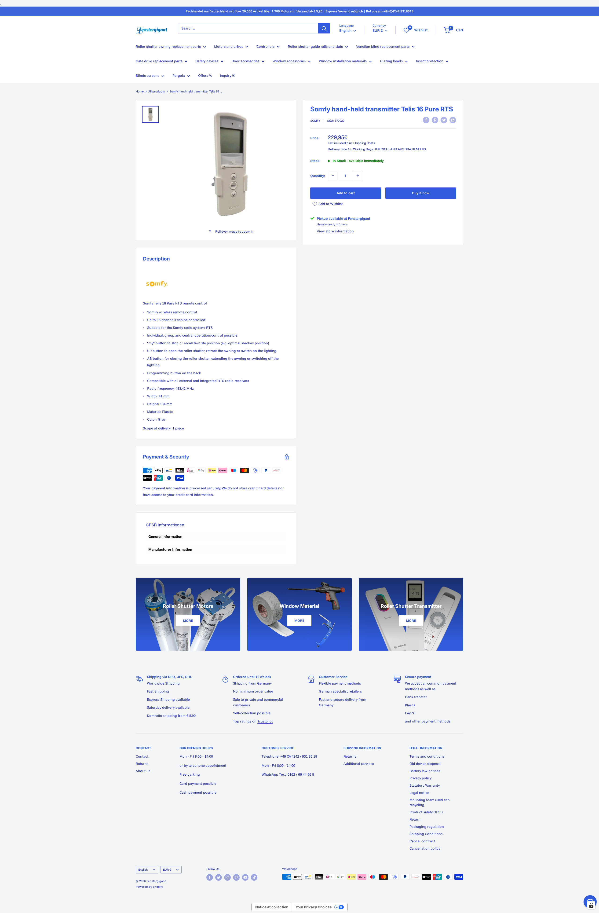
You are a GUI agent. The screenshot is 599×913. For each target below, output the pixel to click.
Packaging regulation (426, 826)
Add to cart (346, 193)
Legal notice (419, 792)
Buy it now (420, 193)
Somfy (315, 120)
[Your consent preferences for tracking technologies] (591, 905)
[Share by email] (452, 120)
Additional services (358, 763)
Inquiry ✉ (227, 75)
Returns (142, 763)
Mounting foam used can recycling (429, 802)
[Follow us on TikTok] (254, 877)
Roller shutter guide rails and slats (315, 46)
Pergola (178, 75)
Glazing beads (391, 61)
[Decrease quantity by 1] (333, 175)
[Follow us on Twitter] (218, 877)
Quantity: (317, 175)
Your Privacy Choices (314, 907)
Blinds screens (147, 75)
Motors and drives (228, 46)
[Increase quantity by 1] (358, 175)
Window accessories (289, 61)
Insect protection (429, 61)
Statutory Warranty (424, 785)
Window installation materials (343, 61)
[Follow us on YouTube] (245, 877)
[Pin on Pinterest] (435, 120)
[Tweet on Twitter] (444, 120)
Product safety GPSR (426, 812)
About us (143, 771)
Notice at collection (271, 907)
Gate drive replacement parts (159, 61)
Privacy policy (420, 778)
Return (414, 819)
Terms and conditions (426, 756)
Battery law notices (424, 771)
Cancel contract (422, 841)
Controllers (265, 46)
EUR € (167, 869)
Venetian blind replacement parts (382, 46)
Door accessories (245, 61)
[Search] (324, 28)
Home (140, 91)
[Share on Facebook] (426, 120)
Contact (142, 756)
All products (156, 91)
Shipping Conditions (425, 834)
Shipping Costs (364, 143)
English (143, 869)
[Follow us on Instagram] (227, 877)
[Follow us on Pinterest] (236, 877)
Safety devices (207, 61)
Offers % (205, 75)
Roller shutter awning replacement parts (168, 46)
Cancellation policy (424, 848)
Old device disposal (425, 763)
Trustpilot (265, 721)
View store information (335, 231)
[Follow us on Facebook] (209, 877)
